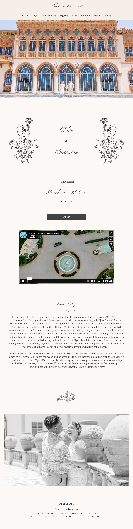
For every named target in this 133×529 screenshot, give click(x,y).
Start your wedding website (40, 517)
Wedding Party (48, 15)
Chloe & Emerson (66, 6)
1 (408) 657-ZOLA (92, 513)
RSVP (74, 15)
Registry (63, 15)
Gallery (107, 15)
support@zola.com (76, 513)
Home (25, 15)
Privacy (94, 517)
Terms (100, 517)
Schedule (85, 15)
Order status (62, 513)
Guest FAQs (50, 513)
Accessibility (86, 517)
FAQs (34, 15)
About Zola (39, 513)
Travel (97, 15)
